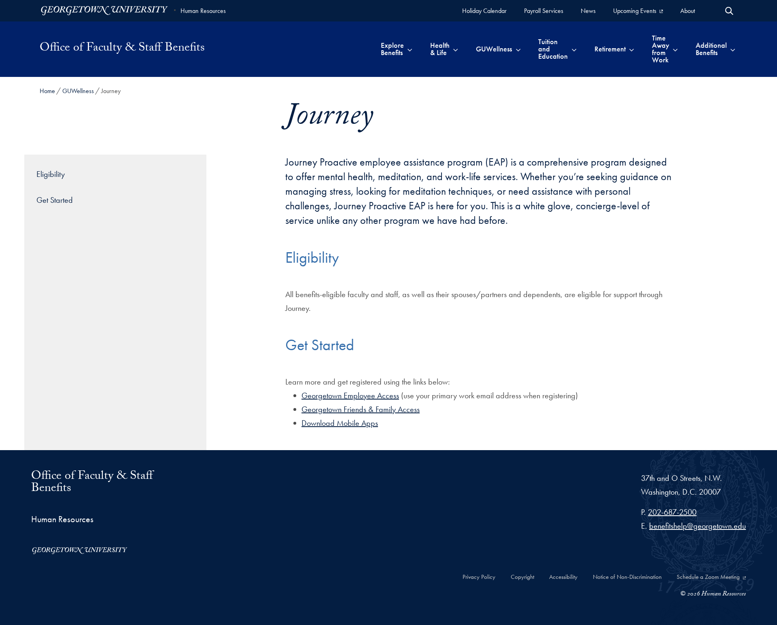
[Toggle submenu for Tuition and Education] (574, 49)
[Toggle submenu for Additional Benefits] (732, 49)
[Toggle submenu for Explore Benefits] (409, 49)
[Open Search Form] (729, 11)
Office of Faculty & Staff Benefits (122, 49)
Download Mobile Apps (339, 423)
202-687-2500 (672, 512)
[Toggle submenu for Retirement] (631, 49)
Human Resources (203, 10)
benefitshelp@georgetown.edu (697, 526)
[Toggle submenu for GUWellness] (518, 49)
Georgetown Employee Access (350, 395)
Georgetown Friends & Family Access (360, 409)
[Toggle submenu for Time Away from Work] (675, 49)
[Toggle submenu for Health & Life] (455, 49)
